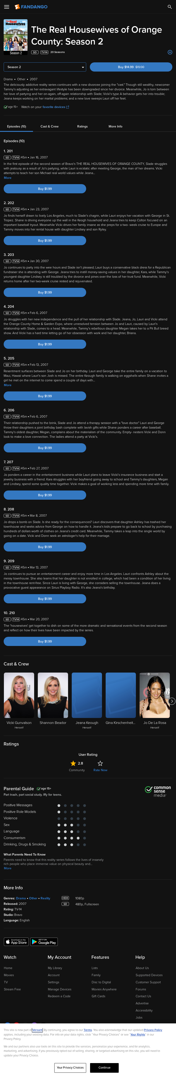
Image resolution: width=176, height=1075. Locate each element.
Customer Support (148, 982)
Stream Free (12, 989)
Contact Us (143, 996)
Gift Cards (98, 996)
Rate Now (100, 770)
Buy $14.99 (139, 67)
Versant (37, 1030)
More (7, 178)
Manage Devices (59, 989)
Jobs (139, 1018)
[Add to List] (170, 52)
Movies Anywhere (104, 989)
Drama (21, 898)
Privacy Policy (153, 1030)
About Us (142, 968)
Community (77, 770)
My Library (55, 968)
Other (33, 898)
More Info (115, 126)
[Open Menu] (6, 7)
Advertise (142, 1003)
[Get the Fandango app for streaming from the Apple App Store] (16, 941)
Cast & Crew (49, 126)
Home (8, 968)
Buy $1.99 (45, 189)
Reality (45, 898)
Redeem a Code (59, 996)
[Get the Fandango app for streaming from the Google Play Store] (44, 941)
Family (96, 975)
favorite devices (54, 107)
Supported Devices (149, 975)
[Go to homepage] (31, 6)
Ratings (82, 126)
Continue (104, 1067)
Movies (9, 975)
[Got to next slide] (172, 701)
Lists (95, 968)
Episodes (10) (16, 126)
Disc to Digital (101, 982)
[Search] (170, 6)
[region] (88, 1049)
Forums (141, 989)
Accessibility (144, 1010)
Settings (53, 982)
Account (54, 975)
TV (6, 982)
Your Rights (137, 1034)
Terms (88, 1030)
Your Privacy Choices (70, 1067)
